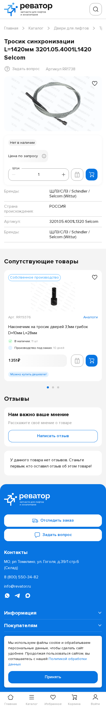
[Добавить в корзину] (91, 174)
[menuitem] (53, 613)
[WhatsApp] (7, 595)
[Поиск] (96, 9)
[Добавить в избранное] (95, 83)
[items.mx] (28, 595)
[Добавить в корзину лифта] (77, 174)
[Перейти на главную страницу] (30, 9)
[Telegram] (17, 595)
